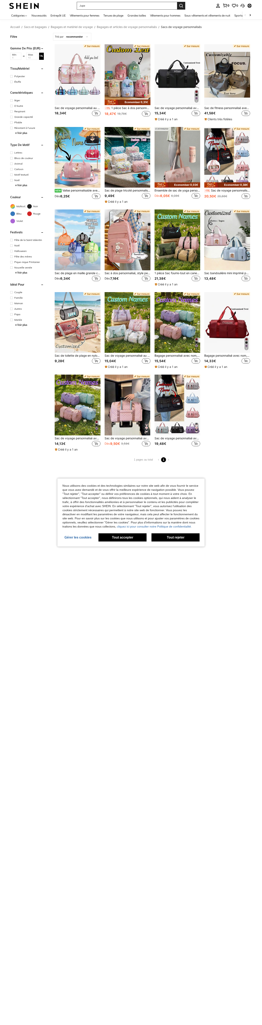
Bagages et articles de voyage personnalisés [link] (127, 27)
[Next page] (168, 459)
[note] (127, 102)
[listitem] (77, 83)
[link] (225, 5)
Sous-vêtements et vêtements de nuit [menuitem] (207, 15)
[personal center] (218, 5)
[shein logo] (24, 5)
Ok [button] (41, 56)
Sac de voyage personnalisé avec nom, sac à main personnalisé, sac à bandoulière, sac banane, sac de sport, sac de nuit (227, 190)
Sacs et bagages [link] (35, 27)
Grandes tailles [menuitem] (137, 15)
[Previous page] (158, 459)
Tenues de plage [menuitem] (113, 15)
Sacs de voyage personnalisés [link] (181, 27)
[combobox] (72, 36)
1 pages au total (143, 459)
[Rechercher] (181, 6)
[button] (242, 5)
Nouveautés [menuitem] (39, 15)
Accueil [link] (15, 27)
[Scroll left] (245, 15)
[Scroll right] (250, 15)
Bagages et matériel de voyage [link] (72, 27)
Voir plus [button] (22, 133)
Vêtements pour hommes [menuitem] (165, 15)
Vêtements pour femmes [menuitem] (84, 15)
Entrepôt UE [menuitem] (58, 15)
